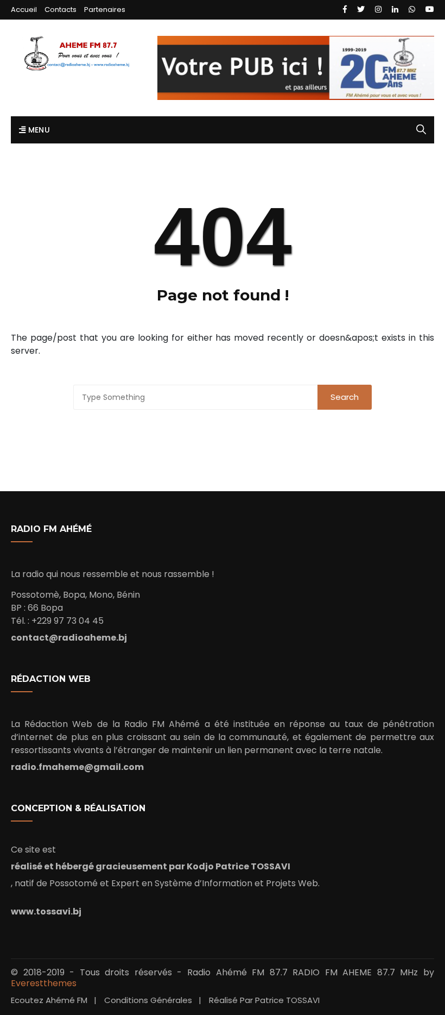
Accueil (24, 9)
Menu (38, 129)
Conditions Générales (148, 1000)
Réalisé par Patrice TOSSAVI (264, 1000)
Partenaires (104, 9)
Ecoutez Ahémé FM (49, 1000)
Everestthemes (44, 983)
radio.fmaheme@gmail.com (77, 767)
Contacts (60, 9)
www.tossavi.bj (46, 911)
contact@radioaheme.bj (69, 637)
